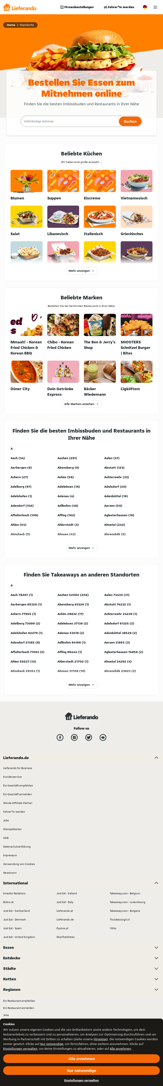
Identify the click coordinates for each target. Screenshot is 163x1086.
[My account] (155, 7)
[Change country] (144, 7)
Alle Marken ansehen (79, 404)
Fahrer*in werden (121, 7)
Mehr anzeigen (79, 271)
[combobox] (69, 121)
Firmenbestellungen (79, 7)
